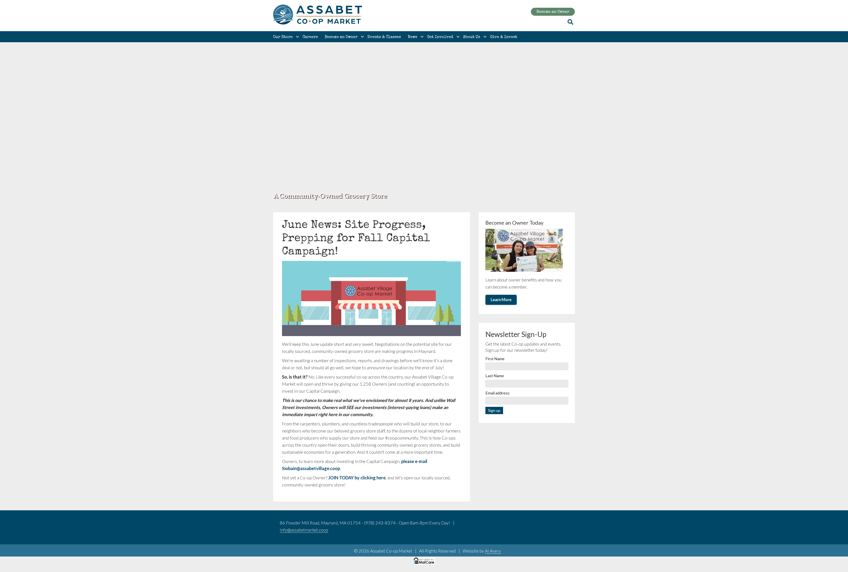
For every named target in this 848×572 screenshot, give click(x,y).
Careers (310, 37)
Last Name (494, 375)
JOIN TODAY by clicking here (357, 477)
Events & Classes (384, 37)
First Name (495, 358)
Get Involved (440, 37)
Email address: (497, 392)
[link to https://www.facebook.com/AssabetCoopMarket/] (550, 523)
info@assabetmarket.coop (304, 529)
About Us (471, 37)
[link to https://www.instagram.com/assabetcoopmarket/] (561, 523)
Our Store (283, 37)
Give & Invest (503, 37)
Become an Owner (341, 37)
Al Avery (493, 550)
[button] (297, 36)
